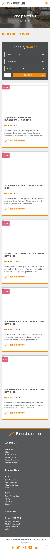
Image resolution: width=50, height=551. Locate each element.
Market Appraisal (12, 524)
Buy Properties (11, 480)
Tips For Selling (11, 526)
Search (28, 75)
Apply (7, 498)
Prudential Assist (12, 460)
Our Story (9, 449)
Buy (22, 21)
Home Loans (10, 457)
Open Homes (11, 482)
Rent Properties (12, 496)
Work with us (10, 454)
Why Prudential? (12, 521)
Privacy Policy (11, 462)
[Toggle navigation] (46, 3)
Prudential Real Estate (13, 3)
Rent (27, 21)
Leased (8, 504)
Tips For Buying (11, 485)
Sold (7, 488)
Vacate (8, 501)
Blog (7, 452)
